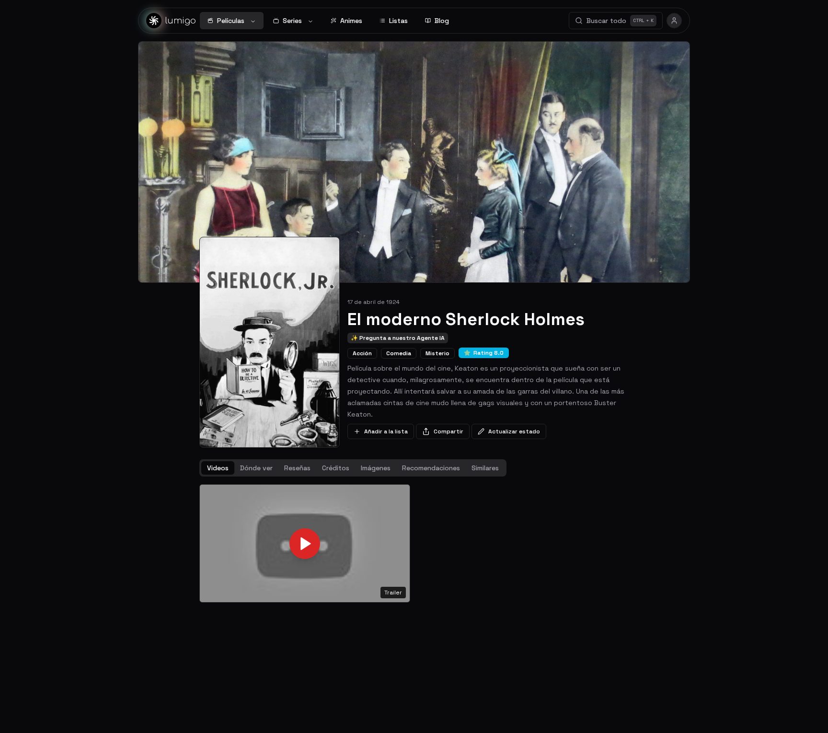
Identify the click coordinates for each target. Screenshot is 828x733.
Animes (351, 20)
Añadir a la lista (386, 431)
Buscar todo (620, 20)
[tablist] (352, 468)
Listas (398, 20)
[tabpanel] (414, 543)
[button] (304, 543)
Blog (442, 20)
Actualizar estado (514, 431)
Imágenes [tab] (376, 468)
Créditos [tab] (335, 468)
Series (292, 20)
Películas (230, 20)
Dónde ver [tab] (256, 468)
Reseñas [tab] (297, 468)
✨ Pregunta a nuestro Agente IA (398, 338)
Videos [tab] (218, 468)
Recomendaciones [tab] (431, 468)
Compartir (448, 431)
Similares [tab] (485, 468)
